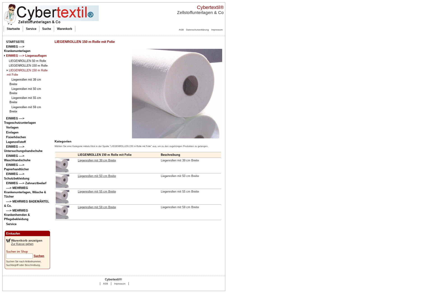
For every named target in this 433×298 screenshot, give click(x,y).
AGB (181, 29)
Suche (46, 28)
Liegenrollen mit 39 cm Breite (97, 160)
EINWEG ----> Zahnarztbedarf (26, 183)
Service (31, 28)
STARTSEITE (15, 42)
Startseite (13, 28)
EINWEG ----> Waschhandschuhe (17, 158)
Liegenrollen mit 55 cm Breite (97, 191)
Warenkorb (64, 28)
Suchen (39, 256)
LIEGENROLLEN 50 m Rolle (27, 61)
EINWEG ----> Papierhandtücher (16, 167)
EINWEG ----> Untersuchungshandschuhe (23, 149)
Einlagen (12, 132)
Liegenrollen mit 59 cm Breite (97, 207)
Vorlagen (12, 127)
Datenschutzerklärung (197, 29)
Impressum (217, 29)
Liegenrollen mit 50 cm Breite (97, 176)
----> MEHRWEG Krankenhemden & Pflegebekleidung (17, 215)
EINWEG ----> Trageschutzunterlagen (20, 120)
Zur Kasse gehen (22, 244)
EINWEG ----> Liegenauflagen (26, 55)
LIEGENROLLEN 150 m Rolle (28, 65)
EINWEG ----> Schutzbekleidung (16, 176)
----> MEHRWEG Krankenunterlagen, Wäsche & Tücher (25, 192)
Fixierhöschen (16, 137)
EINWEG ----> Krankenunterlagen (17, 49)
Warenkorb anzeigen (26, 240)
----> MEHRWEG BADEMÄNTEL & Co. (26, 203)
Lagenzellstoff (16, 142)
